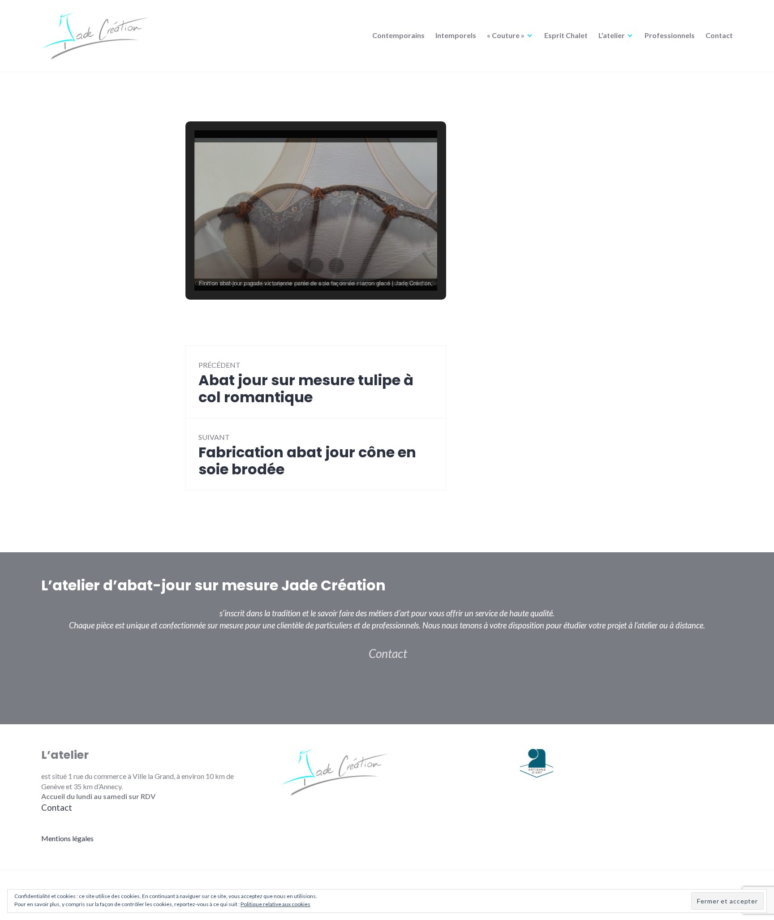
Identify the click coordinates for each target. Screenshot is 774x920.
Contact (719, 35)
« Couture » (506, 35)
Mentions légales (67, 838)
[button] (295, 266)
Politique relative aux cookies (275, 904)
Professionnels (670, 35)
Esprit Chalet (566, 35)
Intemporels (455, 35)
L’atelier (611, 35)
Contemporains (398, 35)
